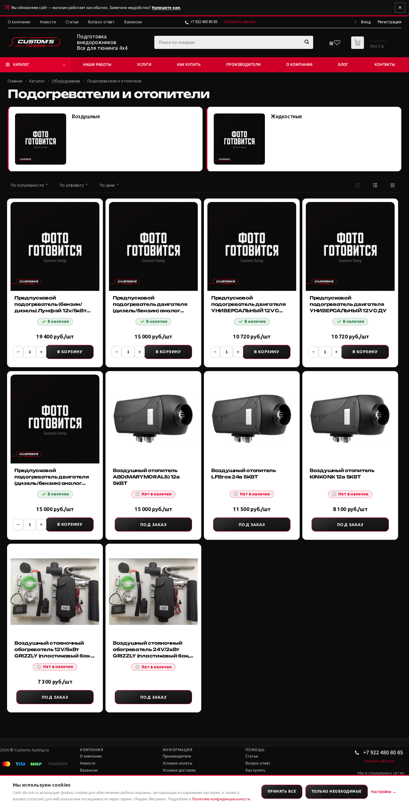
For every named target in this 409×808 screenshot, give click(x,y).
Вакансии (88, 770)
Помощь (255, 750)
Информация (177, 750)
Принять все (281, 791)
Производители (243, 64)
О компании (299, 64)
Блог (343, 64)
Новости (87, 763)
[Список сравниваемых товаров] (331, 45)
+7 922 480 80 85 (203, 22)
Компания (91, 750)
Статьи (251, 756)
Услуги (144, 64)
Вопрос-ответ (257, 763)
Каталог (21, 64)
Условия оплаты (177, 763)
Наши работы (97, 64)
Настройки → (383, 792)
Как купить (189, 64)
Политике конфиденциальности (221, 799)
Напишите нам (166, 8)
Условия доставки (179, 770)
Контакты (384, 64)
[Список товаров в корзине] (370, 47)
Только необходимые (337, 791)
